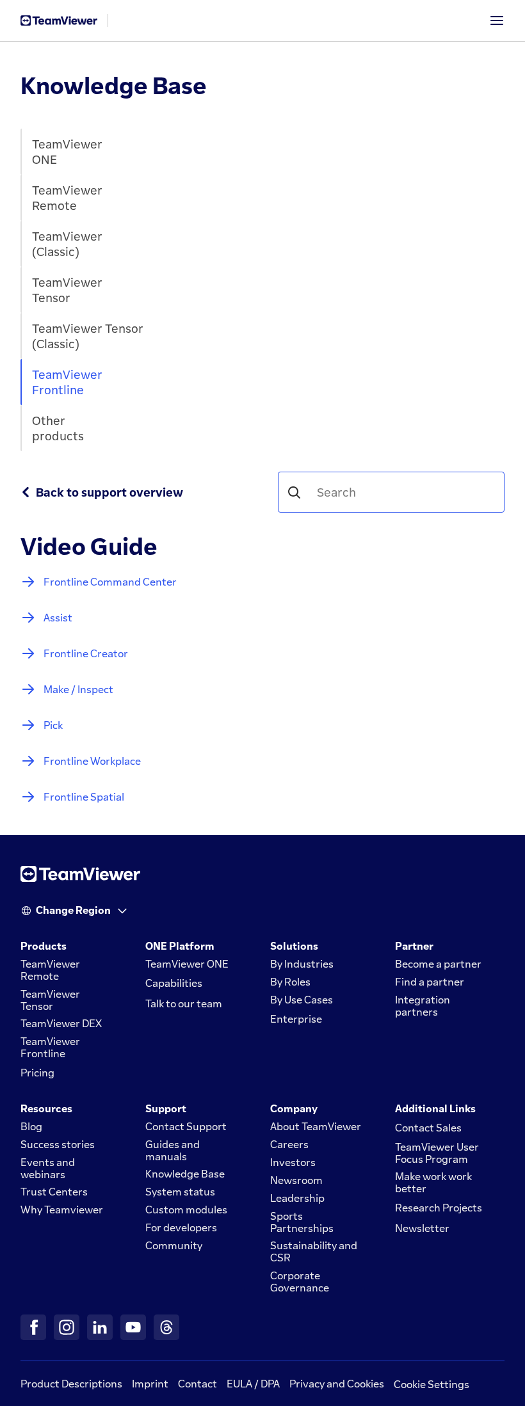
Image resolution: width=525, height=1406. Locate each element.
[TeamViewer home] (58, 20)
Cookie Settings (431, 1384)
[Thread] (166, 1327)
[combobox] (399, 492)
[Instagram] (66, 1327)
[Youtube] (133, 1327)
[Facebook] (33, 1327)
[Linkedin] (100, 1327)
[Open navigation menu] (497, 20)
